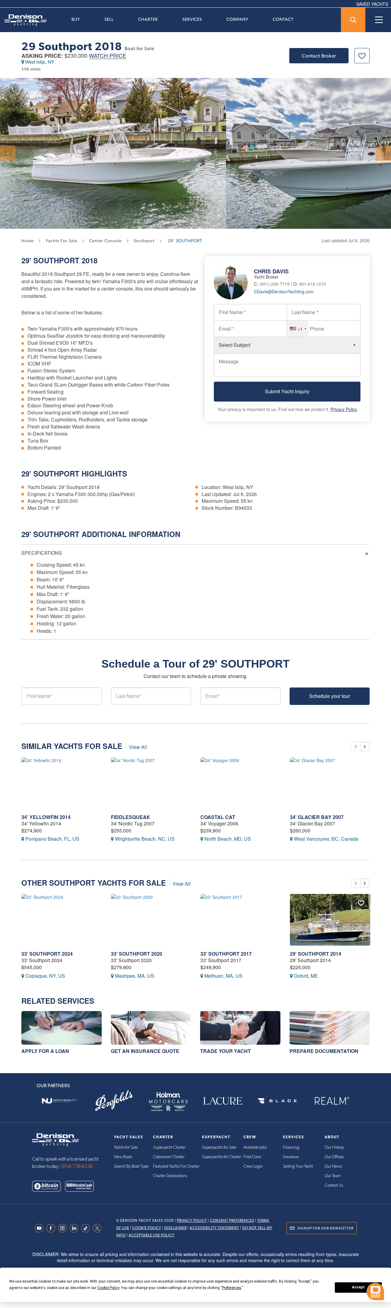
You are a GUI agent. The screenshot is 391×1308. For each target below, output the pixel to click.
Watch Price (107, 56)
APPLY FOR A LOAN (45, 1050)
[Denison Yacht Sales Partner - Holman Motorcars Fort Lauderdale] (168, 1101)
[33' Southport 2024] (61, 920)
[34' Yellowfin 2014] (61, 783)
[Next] (383, 153)
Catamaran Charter (169, 1157)
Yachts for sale (61, 240)
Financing (291, 1147)
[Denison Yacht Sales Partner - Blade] (277, 1101)
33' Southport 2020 (136, 953)
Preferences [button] (231, 1288)
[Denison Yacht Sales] (55, 1139)
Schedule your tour (329, 695)
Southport (56, 260)
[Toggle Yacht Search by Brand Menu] (353, 20)
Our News (333, 1166)
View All (138, 746)
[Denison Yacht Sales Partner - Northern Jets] (59, 1101)
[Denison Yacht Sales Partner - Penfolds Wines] (113, 1101)
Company (237, 19)
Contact (283, 19)
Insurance (291, 1157)
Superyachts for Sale (219, 1147)
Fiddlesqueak (130, 817)
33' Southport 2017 (226, 953)
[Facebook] (52, 1228)
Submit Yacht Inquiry (287, 391)
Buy (75, 19)
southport (144, 240)
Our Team (333, 1176)
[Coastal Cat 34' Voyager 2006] (240, 783)
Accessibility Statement (214, 1228)
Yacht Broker (266, 277)
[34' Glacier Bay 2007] (330, 783)
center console (105, 240)
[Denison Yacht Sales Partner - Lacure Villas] (223, 1101)
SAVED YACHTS (372, 4)
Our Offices (334, 1157)
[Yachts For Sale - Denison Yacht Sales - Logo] (23, 20)
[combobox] (297, 329)
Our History (334, 1147)
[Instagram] (64, 1228)
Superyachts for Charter (221, 1157)
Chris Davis (271, 271)
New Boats (123, 1157)
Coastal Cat (217, 817)
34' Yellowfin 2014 (46, 817)
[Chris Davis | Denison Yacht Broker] (234, 282)
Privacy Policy (344, 409)
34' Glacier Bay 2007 (317, 817)
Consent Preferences (232, 1220)
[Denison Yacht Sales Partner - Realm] (332, 1101)
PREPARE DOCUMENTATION (324, 1050)
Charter (148, 19)
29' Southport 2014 (315, 953)
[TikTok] (87, 1228)
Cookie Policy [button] (108, 1288)
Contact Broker (319, 56)
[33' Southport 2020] (151, 920)
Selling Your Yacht (298, 1166)
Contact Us (334, 1185)
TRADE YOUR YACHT (225, 1050)
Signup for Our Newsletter (325, 1228)
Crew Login (253, 1166)
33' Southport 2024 (47, 953)
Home (27, 240)
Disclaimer (175, 1228)
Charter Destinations (170, 1176)
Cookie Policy (146, 1228)
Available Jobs (255, 1147)
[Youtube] (40, 1228)
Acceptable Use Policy (151, 1235)
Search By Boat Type (131, 1166)
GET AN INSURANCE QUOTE (145, 1050)
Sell (109, 19)
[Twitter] (98, 1228)
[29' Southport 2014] (330, 920)
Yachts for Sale (126, 1147)
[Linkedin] (75, 1228)
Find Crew (252, 1157)
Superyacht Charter (169, 1147)
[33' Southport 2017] (240, 920)
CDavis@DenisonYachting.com (284, 291)
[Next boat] (365, 746)
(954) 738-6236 (76, 1166)
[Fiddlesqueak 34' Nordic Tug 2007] (151, 783)
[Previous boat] (355, 746)
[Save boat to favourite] (362, 55)
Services (192, 19)
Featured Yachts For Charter (176, 1166)
